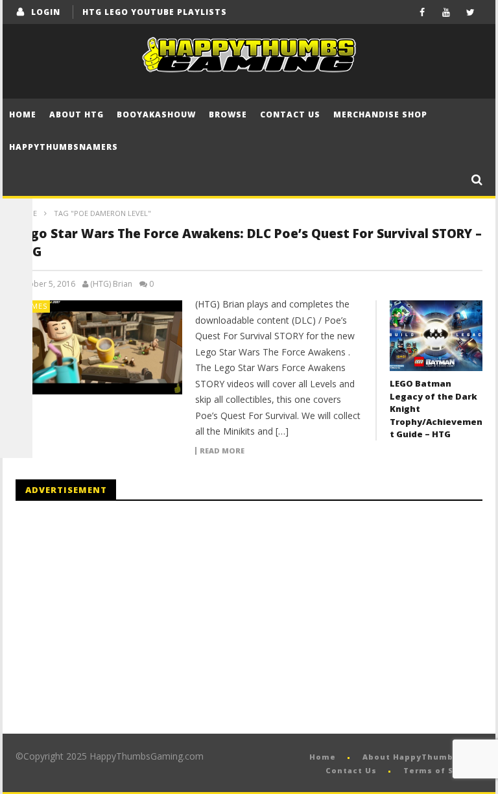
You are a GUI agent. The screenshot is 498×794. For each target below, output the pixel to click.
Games (33, 306)
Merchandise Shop (380, 114)
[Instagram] (16, 377)
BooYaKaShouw (156, 114)
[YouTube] (446, 12)
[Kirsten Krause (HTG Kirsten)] (16, 442)
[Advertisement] (124, 617)
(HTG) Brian (111, 284)
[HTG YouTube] (16, 247)
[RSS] (16, 409)
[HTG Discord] (16, 312)
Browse (228, 114)
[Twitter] (470, 12)
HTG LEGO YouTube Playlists (154, 12)
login (45, 12)
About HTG (76, 114)
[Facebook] (422, 12)
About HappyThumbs (410, 757)
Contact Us (290, 114)
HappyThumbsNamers (63, 146)
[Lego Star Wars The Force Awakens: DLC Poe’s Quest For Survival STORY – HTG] (99, 347)
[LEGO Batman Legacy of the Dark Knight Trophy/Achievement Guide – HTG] (436, 335)
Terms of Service (442, 770)
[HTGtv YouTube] (16, 279)
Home (22, 114)
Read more (222, 451)
